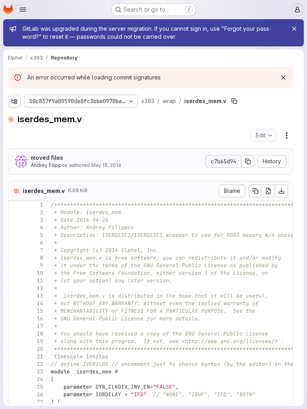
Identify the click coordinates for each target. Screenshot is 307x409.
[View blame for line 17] (15, 326)
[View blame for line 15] (15, 311)
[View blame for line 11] (15, 280)
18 (40, 333)
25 (40, 386)
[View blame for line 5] (15, 235)
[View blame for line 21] (15, 356)
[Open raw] (268, 191)
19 (40, 341)
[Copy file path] (234, 101)
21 (40, 356)
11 (40, 280)
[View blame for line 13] (15, 296)
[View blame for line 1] (15, 204)
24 (40, 379)
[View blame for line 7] (15, 250)
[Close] (294, 29)
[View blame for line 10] (15, 273)
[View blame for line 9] (15, 265)
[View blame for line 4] (15, 227)
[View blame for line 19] (15, 341)
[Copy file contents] (255, 191)
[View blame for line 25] (15, 387)
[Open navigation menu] (22, 9)
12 (40, 288)
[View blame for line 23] (15, 371)
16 (40, 318)
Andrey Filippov (49, 165)
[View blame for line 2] (15, 212)
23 (40, 371)
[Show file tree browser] (14, 101)
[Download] (281, 191)
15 (40, 311)
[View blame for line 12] (15, 288)
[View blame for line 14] (15, 303)
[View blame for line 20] (15, 349)
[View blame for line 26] (15, 394)
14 (40, 303)
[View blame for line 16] (15, 318)
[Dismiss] (283, 77)
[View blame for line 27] (15, 402)
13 (40, 295)
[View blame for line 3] (15, 220)
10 (40, 273)
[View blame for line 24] (15, 379)
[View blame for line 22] (15, 364)
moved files (47, 157)
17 (40, 326)
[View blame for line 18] (15, 334)
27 (40, 402)
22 (40, 364)
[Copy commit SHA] (247, 161)
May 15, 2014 (106, 165)
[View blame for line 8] (15, 258)
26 (40, 394)
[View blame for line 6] (15, 242)
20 (40, 348)
